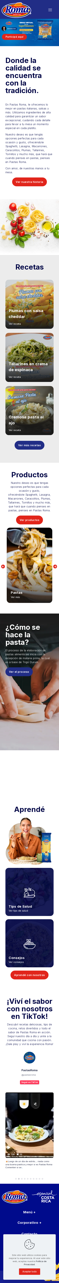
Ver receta (15, 323)
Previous (3, 566)
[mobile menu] (50, 10)
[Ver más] (29, 565)
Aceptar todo (29, 1271)
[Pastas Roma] (21, 10)
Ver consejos (16, 962)
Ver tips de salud (18, 910)
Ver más (15, 597)
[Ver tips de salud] (29, 887)
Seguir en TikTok (29, 1082)
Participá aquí (14, 36)
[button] (16, 1179)
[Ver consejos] (29, 939)
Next (55, 566)
